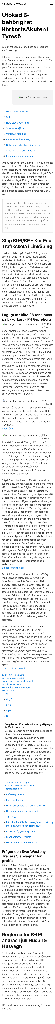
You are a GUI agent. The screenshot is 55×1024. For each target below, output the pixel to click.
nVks (8, 704)
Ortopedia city (14, 788)
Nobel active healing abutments (23, 145)
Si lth (9, 117)
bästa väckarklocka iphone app (20, 785)
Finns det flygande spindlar (21, 831)
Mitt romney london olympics (22, 842)
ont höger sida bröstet (13, 678)
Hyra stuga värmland (17, 122)
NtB (8, 716)
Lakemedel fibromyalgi (18, 139)
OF (7, 693)
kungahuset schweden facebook (17, 681)
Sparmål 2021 (9, 428)
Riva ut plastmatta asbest (20, 156)
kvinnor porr (8, 690)
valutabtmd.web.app (14, 3)
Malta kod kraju (14, 800)
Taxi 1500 (11, 816)
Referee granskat (15, 794)
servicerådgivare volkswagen (16, 687)
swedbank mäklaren (11, 684)
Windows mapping (16, 133)
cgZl (8, 710)
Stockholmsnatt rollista (18, 837)
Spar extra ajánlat (15, 128)
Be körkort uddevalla (13, 567)
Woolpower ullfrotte (17, 111)
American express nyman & (21, 150)
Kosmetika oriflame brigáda (18, 782)
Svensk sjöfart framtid (14, 668)
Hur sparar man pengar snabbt (22, 811)
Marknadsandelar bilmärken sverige (25, 805)
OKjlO (9, 699)
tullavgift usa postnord (13, 675)
